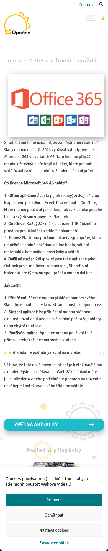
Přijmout (54, 499)
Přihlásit (86, 4)
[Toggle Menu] (90, 18)
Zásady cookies (54, 543)
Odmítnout (54, 515)
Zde (8, 352)
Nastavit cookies (54, 530)
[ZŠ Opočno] (17, 23)
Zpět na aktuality (36, 424)
